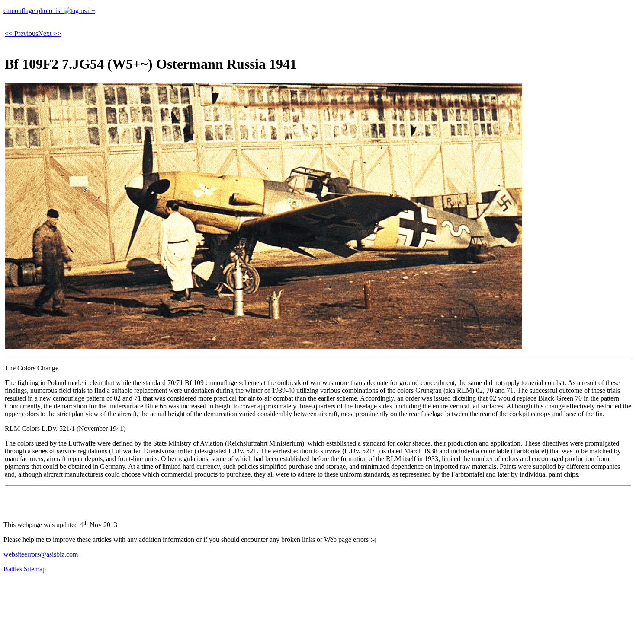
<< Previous (21, 33)
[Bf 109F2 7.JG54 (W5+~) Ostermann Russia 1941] (263, 346)
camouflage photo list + (49, 10)
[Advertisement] (160, 599)
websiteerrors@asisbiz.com (40, 554)
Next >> (49, 33)
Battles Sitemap (24, 569)
